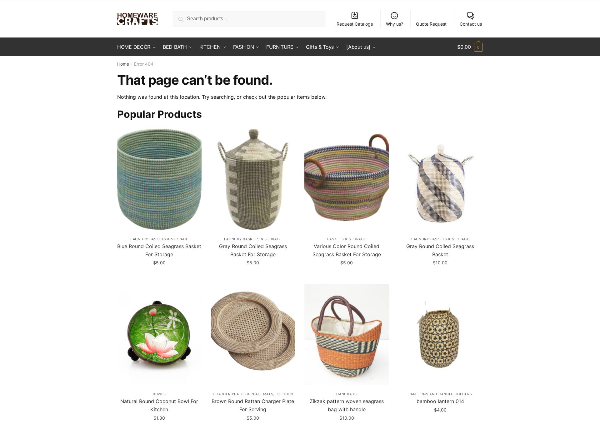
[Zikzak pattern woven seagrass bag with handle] (346, 334)
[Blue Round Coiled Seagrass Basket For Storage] (159, 179)
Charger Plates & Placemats (243, 394)
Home (123, 64)
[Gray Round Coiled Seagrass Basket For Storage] (253, 179)
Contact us (471, 24)
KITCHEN (285, 394)
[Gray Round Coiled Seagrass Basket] (440, 179)
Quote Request (431, 24)
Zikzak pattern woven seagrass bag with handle (347, 405)
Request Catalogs (355, 24)
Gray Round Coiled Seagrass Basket (440, 250)
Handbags (346, 394)
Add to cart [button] (159, 276)
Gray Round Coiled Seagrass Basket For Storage (253, 250)
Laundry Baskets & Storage (159, 239)
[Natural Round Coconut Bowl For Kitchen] (159, 334)
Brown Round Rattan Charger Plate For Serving (253, 405)
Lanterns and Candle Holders (440, 394)
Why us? (394, 24)
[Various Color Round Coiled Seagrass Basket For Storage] (346, 179)
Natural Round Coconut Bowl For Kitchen (159, 405)
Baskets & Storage (346, 239)
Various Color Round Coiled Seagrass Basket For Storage (346, 250)
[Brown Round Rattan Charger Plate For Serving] (253, 334)
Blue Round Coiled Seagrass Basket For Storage (159, 250)
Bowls (159, 394)
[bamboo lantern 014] (440, 334)
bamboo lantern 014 (440, 401)
